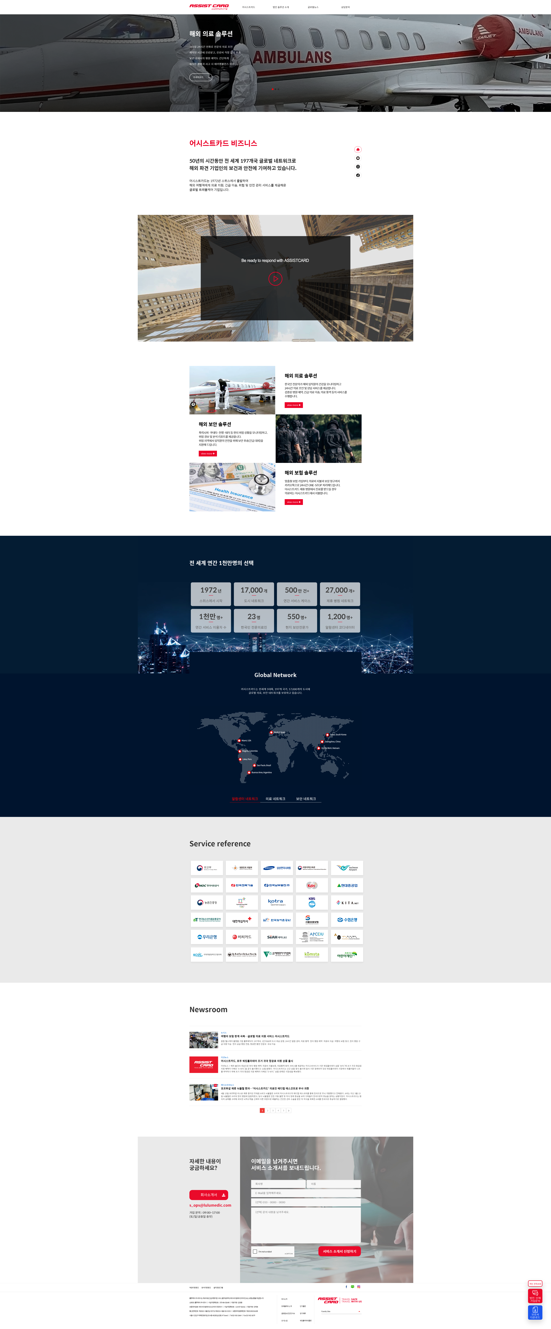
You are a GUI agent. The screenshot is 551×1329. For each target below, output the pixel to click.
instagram (357, 167)
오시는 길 (284, 1320)
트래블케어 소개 (286, 1306)
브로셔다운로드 (535, 1316)
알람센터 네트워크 (245, 799)
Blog (352, 1286)
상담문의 (345, 7)
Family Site (333, 1312)
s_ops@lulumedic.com (210, 1205)
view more (293, 405)
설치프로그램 (218, 1287)
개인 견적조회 (535, 1284)
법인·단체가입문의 (535, 1299)
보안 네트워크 (306, 799)
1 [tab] (272, 89)
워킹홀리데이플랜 (305, 1320)
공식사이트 (357, 149)
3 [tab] (278, 89)
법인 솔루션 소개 (281, 7)
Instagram (358, 1286)
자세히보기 (198, 77)
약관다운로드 (194, 1287)
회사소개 (284, 1299)
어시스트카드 (248, 7)
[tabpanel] (275, 63)
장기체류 (303, 1313)
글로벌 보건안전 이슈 (288, 1313)
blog (357, 158)
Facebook (346, 1286)
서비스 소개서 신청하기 (339, 1251)
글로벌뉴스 (313, 7)
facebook (357, 175)
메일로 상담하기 (263, 129)
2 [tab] (275, 89)
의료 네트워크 (275, 799)
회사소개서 (209, 1195)
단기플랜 (303, 1306)
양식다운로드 (206, 1287)
